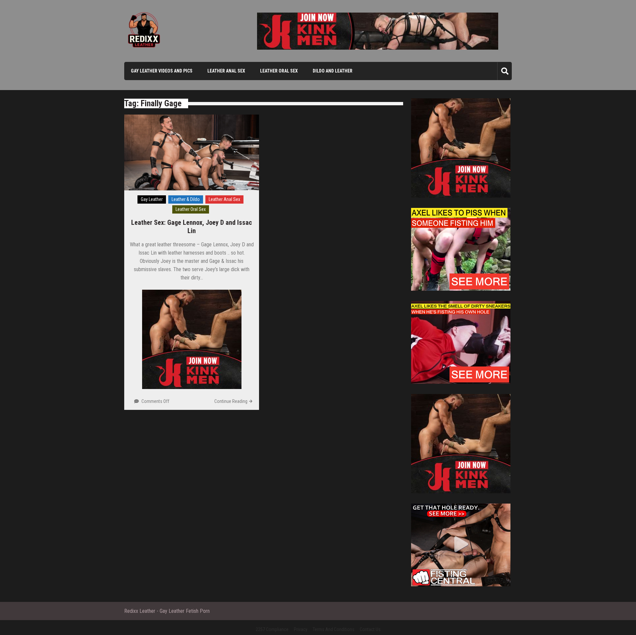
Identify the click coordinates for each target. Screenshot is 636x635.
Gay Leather (152, 199)
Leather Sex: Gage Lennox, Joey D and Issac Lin (191, 227)
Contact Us (370, 629)
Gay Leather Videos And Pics (161, 70)
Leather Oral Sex (279, 70)
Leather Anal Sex (226, 70)
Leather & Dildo (186, 199)
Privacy (300, 629)
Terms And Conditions (333, 629)
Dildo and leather (332, 70)
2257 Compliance (272, 629)
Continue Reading (230, 401)
